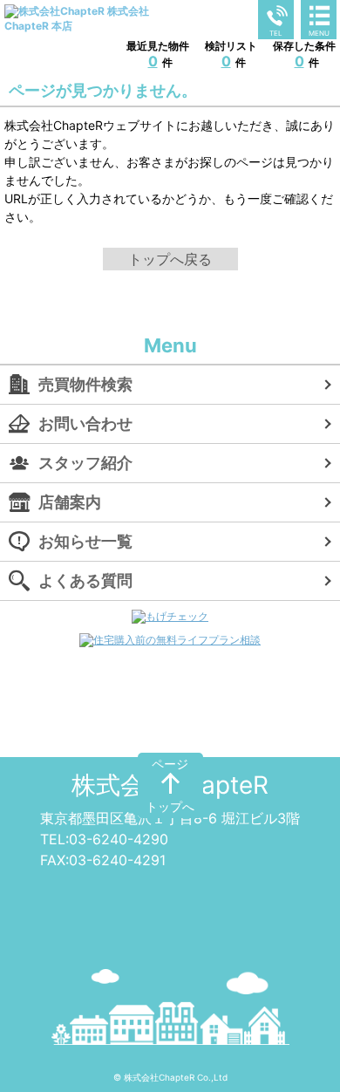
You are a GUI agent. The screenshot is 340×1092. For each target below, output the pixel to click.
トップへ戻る (170, 259)
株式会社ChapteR (170, 785)
